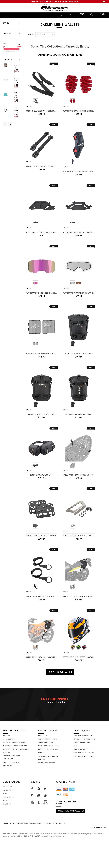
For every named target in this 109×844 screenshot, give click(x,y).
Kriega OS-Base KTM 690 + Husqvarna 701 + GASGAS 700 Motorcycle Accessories (41, 657)
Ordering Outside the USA (84, 752)
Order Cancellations (82, 742)
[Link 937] (45, 788)
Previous (30, 101)
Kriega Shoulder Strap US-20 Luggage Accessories (41, 111)
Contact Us (43, 735)
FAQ (75, 746)
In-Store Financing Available (15, 746)
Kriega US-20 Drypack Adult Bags (78, 354)
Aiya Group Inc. (38, 823)
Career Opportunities (12, 762)
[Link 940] (45, 796)
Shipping (41, 752)
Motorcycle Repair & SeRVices (15, 742)
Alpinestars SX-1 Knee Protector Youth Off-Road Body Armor (78, 172)
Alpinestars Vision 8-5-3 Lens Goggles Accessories (41, 293)
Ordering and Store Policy (85, 739)
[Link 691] (5, 80)
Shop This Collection (60, 672)
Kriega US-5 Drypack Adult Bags (78, 414)
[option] (11, 69)
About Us (6, 735)
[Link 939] (39, 796)
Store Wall (7, 787)
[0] (80, 15)
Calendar (7, 804)
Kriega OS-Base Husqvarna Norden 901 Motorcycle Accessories (78, 596)
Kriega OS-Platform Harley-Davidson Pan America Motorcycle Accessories (41, 536)
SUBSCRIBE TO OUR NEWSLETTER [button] (71, 811)
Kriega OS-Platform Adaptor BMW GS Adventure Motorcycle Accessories (78, 536)
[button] (101, 16)
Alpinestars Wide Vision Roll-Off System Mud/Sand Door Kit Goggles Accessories (41, 354)
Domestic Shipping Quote (48, 746)
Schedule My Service (46, 763)
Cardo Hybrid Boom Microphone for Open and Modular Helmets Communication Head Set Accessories (17, 110)
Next (53, 101)
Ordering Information (83, 735)
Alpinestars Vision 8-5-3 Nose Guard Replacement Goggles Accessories (41, 232)
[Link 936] (39, 788)
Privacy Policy (96, 827)
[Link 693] (5, 95)
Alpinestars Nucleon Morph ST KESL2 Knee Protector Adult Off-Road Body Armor (78, 111)
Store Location (9, 739)
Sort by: (31, 34)
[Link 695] (5, 109)
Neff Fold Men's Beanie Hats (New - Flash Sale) (16, 95)
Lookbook (7, 790)
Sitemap (62, 823)
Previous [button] (5, 124)
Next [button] (10, 124)
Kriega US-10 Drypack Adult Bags (41, 414)
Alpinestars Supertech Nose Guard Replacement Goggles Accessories (78, 232)
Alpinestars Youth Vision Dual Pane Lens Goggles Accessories (78, 293)
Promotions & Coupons (83, 756)
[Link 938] (32, 796)
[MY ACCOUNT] (60, 14)
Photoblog (7, 766)
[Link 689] (5, 65)
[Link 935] (32, 788)
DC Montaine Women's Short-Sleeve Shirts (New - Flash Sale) (17, 65)
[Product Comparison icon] (70, 15)
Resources (7, 800)
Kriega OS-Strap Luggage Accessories (41, 166)
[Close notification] (104, 2)
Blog (5, 794)
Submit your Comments (47, 739)
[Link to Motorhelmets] (54, 8)
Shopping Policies (45, 742)
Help (104, 827)
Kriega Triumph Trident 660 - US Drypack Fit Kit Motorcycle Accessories (78, 475)
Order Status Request (83, 749)
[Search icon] (90, 15)
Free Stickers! (8, 797)
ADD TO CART (52, 119)
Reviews (41, 759)
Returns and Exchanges (48, 749)
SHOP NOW (73, 1)
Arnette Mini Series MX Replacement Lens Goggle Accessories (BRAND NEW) (17, 80)
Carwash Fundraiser (11, 755)
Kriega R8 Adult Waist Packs (42, 475)
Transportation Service (48, 756)
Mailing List (8, 759)
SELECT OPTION (88, 119)
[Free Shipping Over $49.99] (54, 700)
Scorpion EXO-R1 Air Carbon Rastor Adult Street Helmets (78, 657)
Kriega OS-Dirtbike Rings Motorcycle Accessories (41, 596)
